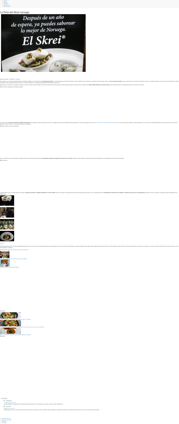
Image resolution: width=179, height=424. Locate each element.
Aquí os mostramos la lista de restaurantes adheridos (106, 122)
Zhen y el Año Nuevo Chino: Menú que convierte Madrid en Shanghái (15, 334)
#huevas (14, 249)
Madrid (1, 249)
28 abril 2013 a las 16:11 (9, 408)
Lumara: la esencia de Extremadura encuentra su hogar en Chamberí (15, 319)
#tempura (26, 249)
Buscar (5, 2)
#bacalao (5, 249)
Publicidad (4, 421)
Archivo (5, 0)
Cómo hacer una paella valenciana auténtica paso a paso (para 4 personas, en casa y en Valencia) (22, 327)
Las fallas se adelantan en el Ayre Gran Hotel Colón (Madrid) (13, 258)
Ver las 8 (2, 243)
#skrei (22, 249)
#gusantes (10, 249)
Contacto (6, 3)
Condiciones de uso (6, 418)
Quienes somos (7, 6)
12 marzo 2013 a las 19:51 (10, 402)
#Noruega (19, 249)
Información (6, 5)
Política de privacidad (6, 419)
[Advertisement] (34, 75)
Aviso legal (4, 422)
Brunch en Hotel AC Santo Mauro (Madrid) (9, 267)
